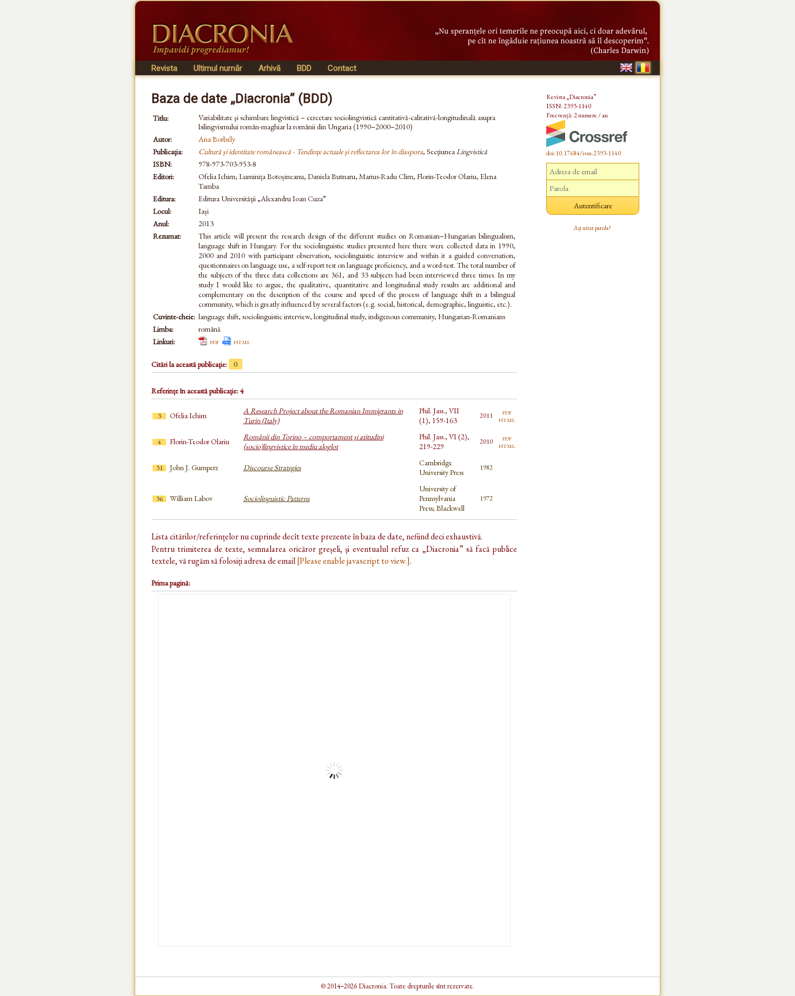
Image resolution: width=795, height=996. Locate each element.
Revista (164, 68)
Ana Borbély (216, 139)
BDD (304, 68)
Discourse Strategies (272, 467)
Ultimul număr (218, 68)
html (242, 341)
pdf (214, 341)
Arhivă (270, 68)
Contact (342, 68)
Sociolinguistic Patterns (276, 498)
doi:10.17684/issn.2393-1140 (583, 153)
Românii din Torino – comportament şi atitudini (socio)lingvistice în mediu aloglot (313, 441)
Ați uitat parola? (592, 228)
